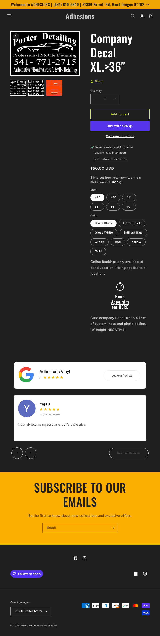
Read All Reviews (128, 453)
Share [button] (99, 81)
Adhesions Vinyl (54, 371)
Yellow (136, 242)
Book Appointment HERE (120, 301)
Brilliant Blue (133, 232)
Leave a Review (122, 375)
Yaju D (45, 404)
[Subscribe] (112, 528)
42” (97, 197)
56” (97, 206)
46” (113, 197)
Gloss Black (103, 223)
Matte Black (132, 223)
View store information (111, 159)
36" (113, 206)
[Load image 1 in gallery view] (18, 88)
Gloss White (104, 232)
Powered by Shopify (45, 625)
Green (99, 242)
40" (129, 206)
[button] (8, 16)
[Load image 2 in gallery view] (36, 88)
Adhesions (26, 625)
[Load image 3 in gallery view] (54, 88)
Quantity (96, 91)
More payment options (120, 136)
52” (129, 197)
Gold (98, 251)
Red (118, 242)
